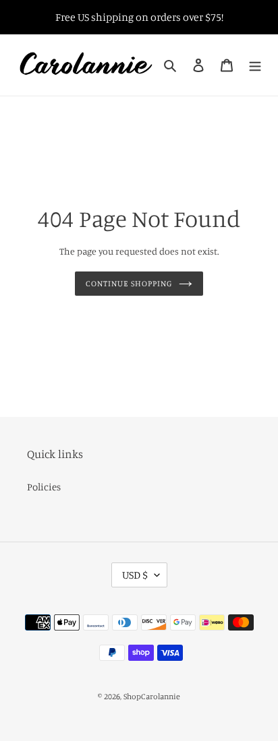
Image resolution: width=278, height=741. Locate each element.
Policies (44, 486)
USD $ (135, 574)
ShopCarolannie (151, 696)
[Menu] (255, 65)
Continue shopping (129, 283)
